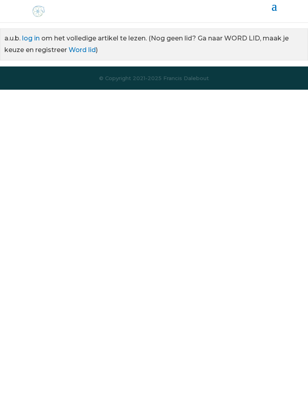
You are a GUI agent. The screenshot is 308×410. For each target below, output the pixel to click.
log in (31, 38)
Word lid (82, 50)
